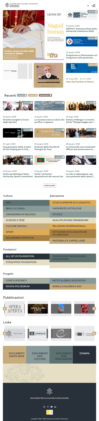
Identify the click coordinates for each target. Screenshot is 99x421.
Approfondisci (11, 57)
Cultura (35, 401)
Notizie (21, 95)
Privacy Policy (57, 404)
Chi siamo (26, 401)
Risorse (61, 401)
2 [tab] (44, 86)
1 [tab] (42, 86)
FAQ (76, 401)
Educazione (45, 401)
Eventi (32, 95)
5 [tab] (49, 86)
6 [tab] (51, 86)
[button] (48, 74)
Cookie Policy (44, 404)
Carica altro (49, 185)
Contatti (70, 401)
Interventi (44, 95)
